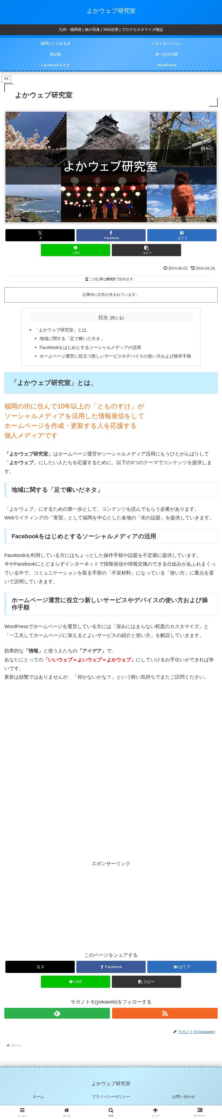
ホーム (38, 1096)
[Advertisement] (111, 726)
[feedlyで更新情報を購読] (57, 1013)
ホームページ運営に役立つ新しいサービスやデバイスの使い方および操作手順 (115, 356)
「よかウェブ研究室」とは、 (62, 329)
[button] (146, 250)
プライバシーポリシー (111, 1096)
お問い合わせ (183, 1096)
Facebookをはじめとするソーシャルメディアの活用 (90, 347)
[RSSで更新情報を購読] (165, 1013)
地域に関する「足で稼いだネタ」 (72, 338)
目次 (103, 317)
